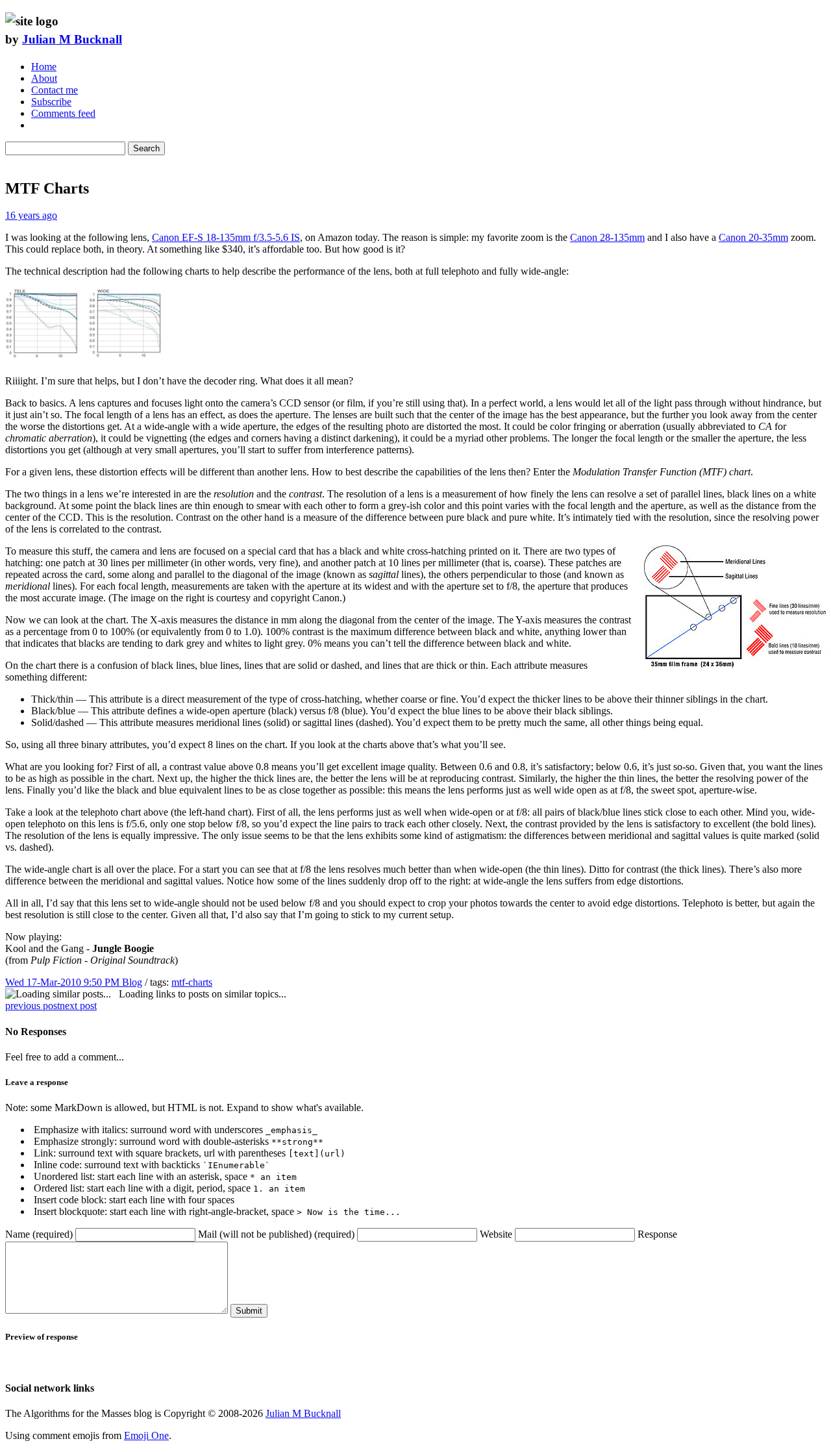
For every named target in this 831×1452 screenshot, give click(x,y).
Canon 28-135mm (607, 237)
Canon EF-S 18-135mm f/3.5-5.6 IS (226, 237)
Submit (249, 1311)
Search (146, 148)
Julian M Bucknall (72, 39)
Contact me (54, 89)
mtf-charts (191, 982)
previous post (32, 1005)
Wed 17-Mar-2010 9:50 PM (63, 982)
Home (43, 66)
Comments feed (63, 113)
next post (78, 1005)
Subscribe (51, 101)
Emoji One (146, 1435)
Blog (132, 982)
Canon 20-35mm (753, 237)
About (44, 78)
